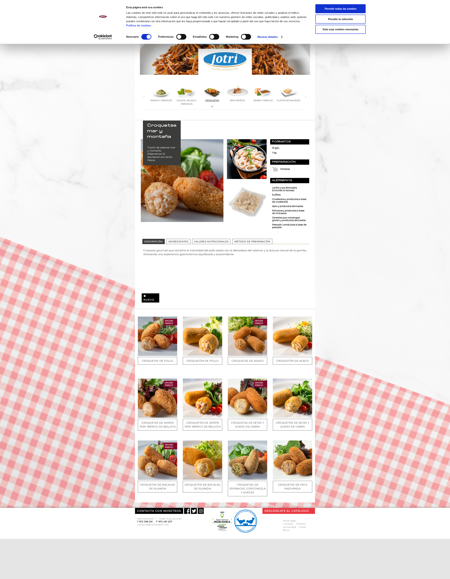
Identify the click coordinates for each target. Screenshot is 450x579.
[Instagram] (201, 511)
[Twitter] (194, 511)
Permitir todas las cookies (340, 8)
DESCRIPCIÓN (153, 241)
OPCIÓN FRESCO (169, 322)
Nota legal (289, 520)
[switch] (181, 37)
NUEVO (149, 299)
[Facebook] (187, 511)
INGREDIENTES (178, 241)
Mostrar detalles (268, 36)
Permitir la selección (340, 19)
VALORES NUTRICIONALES (211, 241)
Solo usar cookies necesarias (340, 29)
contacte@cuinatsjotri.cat (153, 524)
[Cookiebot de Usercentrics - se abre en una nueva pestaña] (103, 37)
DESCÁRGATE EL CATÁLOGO (287, 510)
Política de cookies (138, 25)
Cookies (288, 524)
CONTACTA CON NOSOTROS (159, 510)
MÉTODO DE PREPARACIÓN (252, 241)
